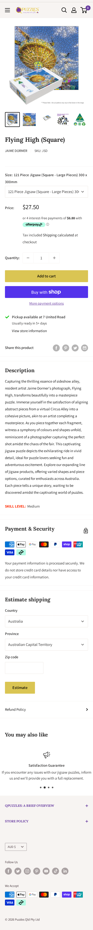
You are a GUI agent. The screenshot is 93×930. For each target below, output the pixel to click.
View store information (29, 330)
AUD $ (12, 847)
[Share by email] (84, 347)
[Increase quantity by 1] (54, 258)
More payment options (46, 303)
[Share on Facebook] (56, 347)
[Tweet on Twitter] (75, 347)
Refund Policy (15, 709)
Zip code (11, 657)
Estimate (20, 687)
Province (12, 633)
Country (11, 610)
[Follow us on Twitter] (17, 871)
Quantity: (12, 257)
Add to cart (46, 276)
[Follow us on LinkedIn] (65, 871)
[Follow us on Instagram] (27, 871)
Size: (46, 178)
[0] (84, 10)
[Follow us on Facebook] (8, 871)
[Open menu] (7, 10)
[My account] (73, 10)
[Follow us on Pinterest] (36, 871)
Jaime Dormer (16, 150)
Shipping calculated (58, 235)
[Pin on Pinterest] (65, 347)
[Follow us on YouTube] (46, 871)
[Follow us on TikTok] (55, 871)
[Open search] (64, 10)
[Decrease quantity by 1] (28, 258)
